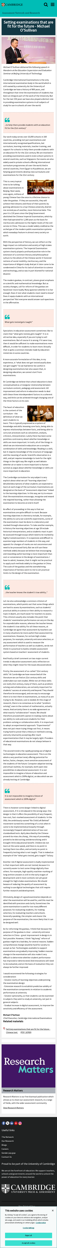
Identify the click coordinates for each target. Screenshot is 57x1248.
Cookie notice (41, 1223)
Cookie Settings (28, 1228)
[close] (46, 4)
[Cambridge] (12, 4)
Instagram (20, 1123)
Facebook (3, 1123)
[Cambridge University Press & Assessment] (28, 1190)
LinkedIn (12, 1123)
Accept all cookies (28, 1243)
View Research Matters (13, 1107)
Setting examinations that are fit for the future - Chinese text (28, 1031)
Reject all (28, 1235)
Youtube (16, 1123)
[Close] (53, 1210)
